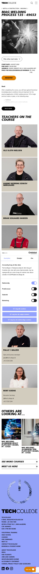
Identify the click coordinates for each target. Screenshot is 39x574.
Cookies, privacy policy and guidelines (16, 564)
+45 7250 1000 (11, 522)
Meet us (4, 542)
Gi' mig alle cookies (19, 309)
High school (6, 535)
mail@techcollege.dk (15, 520)
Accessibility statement (10, 561)
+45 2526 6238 (7, 361)
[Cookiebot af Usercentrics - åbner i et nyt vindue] (28, 253)
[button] (12, 59)
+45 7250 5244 (7, 401)
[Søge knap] (32, 3)
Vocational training (9, 532)
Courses (5, 537)
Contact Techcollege (9, 544)
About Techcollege (9, 550)
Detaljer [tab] (19, 258)
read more (8, 108)
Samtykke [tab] (7, 258)
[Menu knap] (36, 3)
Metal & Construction (11, 8)
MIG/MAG (24, 8)
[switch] (34, 288)
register (8, 78)
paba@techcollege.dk (9, 358)
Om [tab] (32, 258)
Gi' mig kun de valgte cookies (19, 314)
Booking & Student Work (11, 546)
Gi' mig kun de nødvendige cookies (19, 320)
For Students (6, 555)
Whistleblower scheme (10, 559)
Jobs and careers (8, 557)
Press (3, 552)
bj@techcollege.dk (8, 398)
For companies (7, 539)
